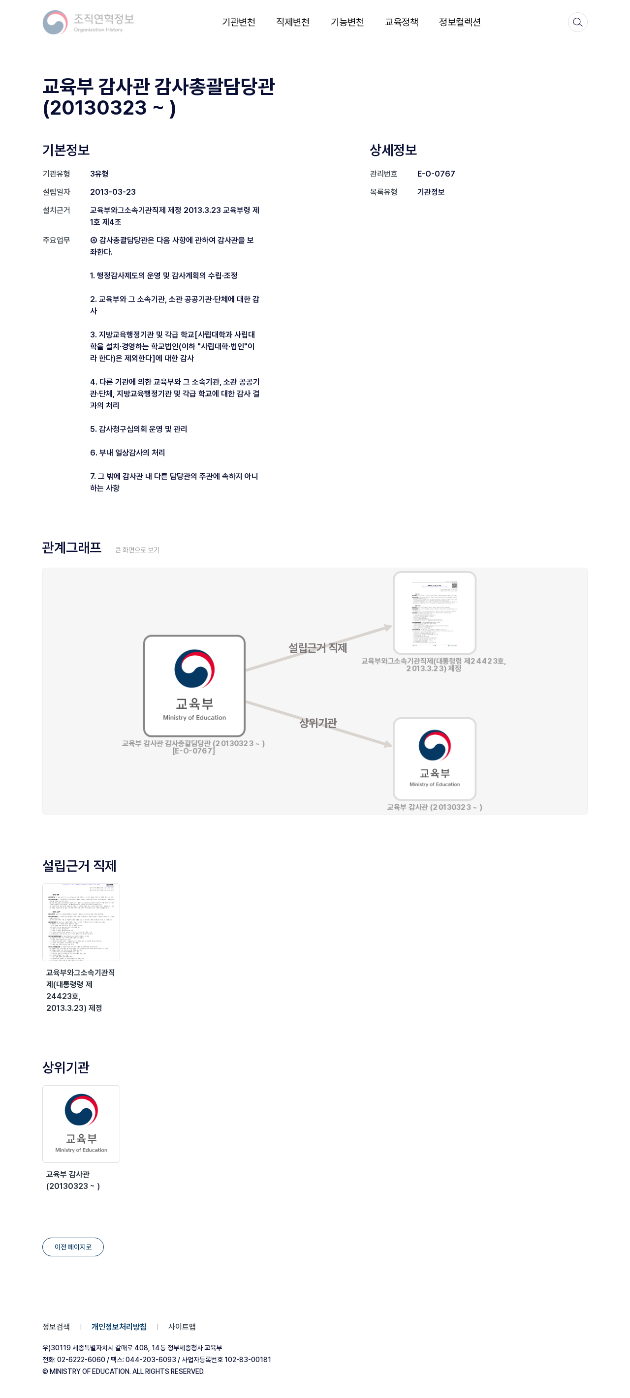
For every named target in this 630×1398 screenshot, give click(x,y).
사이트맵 (182, 1327)
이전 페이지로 (73, 1247)
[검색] (578, 22)
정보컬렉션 (460, 22)
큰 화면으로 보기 (137, 550)
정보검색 (56, 1327)
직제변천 (293, 22)
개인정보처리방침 (119, 1327)
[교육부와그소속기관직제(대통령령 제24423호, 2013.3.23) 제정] (81, 922)
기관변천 (238, 22)
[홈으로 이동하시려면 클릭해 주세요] (88, 22)
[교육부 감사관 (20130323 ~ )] (81, 1124)
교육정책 (401, 22)
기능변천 (347, 22)
